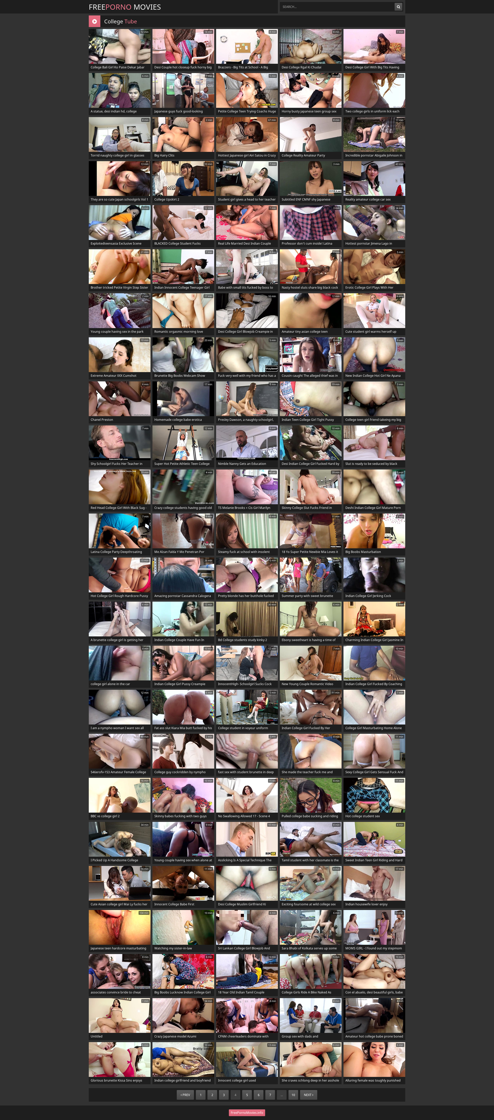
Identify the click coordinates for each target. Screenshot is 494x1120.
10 (293, 1095)
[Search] (398, 7)
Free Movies (125, 7)
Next (308, 1095)
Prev (186, 1095)
